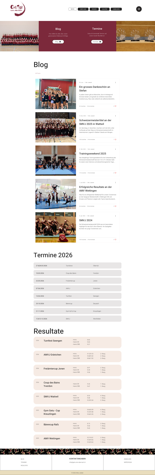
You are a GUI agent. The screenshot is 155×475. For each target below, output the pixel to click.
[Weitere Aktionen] (116, 82)
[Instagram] (139, 9)
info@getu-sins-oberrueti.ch (77, 462)
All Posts (37, 73)
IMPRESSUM (128, 462)
